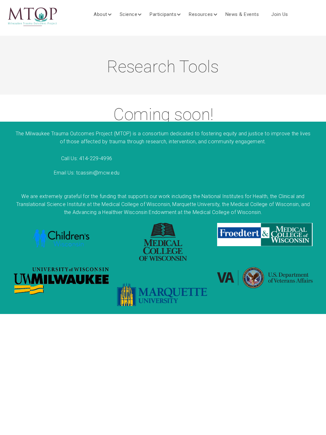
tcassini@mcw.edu (98, 173)
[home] (33, 18)
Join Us (279, 14)
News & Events (242, 14)
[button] (105, 14)
